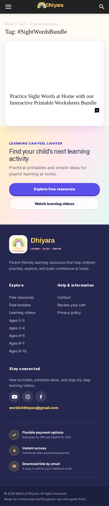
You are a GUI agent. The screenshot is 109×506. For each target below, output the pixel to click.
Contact (64, 297)
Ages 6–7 (17, 343)
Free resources (21, 297)
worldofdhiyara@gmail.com (33, 408)
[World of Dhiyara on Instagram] (27, 396)
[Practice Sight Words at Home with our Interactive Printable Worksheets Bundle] (54, 65)
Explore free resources (54, 189)
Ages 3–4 (17, 328)
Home (9, 24)
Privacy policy (69, 312)
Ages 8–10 (18, 351)
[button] (8, 7)
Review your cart (71, 305)
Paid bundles (20, 305)
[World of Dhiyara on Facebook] (40, 396)
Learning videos (22, 312)
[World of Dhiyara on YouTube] (14, 396)
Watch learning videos (54, 203)
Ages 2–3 (17, 320)
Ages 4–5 (17, 335)
